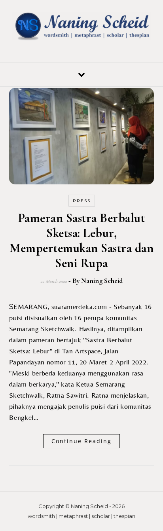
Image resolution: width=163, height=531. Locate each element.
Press (82, 200)
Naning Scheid (102, 280)
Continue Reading (81, 441)
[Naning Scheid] (81, 27)
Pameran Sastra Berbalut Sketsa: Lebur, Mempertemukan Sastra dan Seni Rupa (81, 240)
